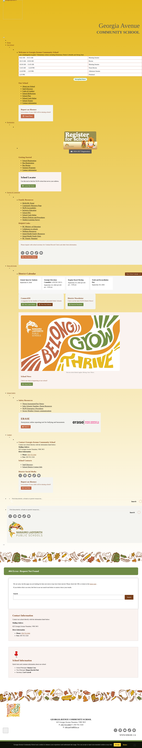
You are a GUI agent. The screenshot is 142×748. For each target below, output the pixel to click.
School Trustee (27, 101)
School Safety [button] (11, 393)
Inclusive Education (29, 210)
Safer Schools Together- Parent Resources (37, 406)
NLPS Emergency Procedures (32, 408)
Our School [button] (10, 45)
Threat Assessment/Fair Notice (33, 404)
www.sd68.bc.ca (128, 735)
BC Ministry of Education (31, 227)
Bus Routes (26, 165)
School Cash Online (29, 98)
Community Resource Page (32, 206)
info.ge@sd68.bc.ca (72, 727)
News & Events (12, 266)
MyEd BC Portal (28, 203)
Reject (125, 744)
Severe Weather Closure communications (36, 411)
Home (9, 42)
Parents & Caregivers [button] (13, 192)
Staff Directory (27, 89)
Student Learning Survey (31, 220)
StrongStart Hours (80, 79)
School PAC (26, 213)
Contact (9, 435)
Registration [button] (10, 122)
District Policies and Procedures (33, 217)
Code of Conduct (28, 91)
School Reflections (29, 93)
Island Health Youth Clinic (31, 236)
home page (93, 584)
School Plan (26, 96)
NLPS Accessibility (29, 208)
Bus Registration (28, 163)
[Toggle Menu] (4, 37)
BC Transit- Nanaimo (29, 238)
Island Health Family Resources (33, 234)
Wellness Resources (29, 231)
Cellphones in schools (30, 229)
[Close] (4, 544)
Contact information (29, 103)
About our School (28, 86)
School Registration (29, 161)
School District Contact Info (32, 467)
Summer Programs (28, 168)
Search (15, 594)
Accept (117, 744)
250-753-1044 (31, 455)
